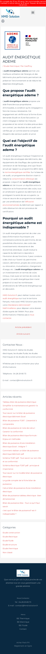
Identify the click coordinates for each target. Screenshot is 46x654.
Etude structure (10, 545)
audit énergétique (11, 298)
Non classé (7, 552)
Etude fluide (8, 541)
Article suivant (23, 334)
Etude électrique (10, 537)
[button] (33, 12)
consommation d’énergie (23, 179)
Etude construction (11, 533)
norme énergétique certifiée (17, 172)
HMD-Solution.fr (10, 295)
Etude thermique (11, 66)
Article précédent (23, 327)
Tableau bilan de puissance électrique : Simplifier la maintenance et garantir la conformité (20, 405)
